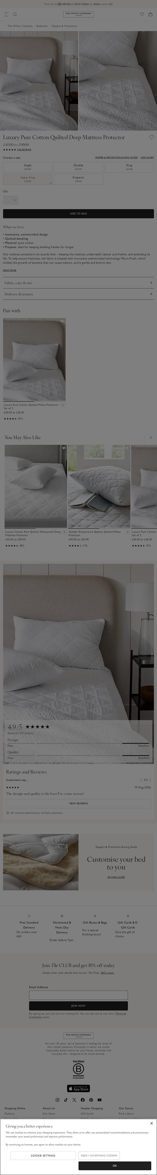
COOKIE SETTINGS (43, 1155)
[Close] (151, 1123)
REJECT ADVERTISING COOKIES (99, 1155)
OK (115, 1165)
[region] (78, 1147)
